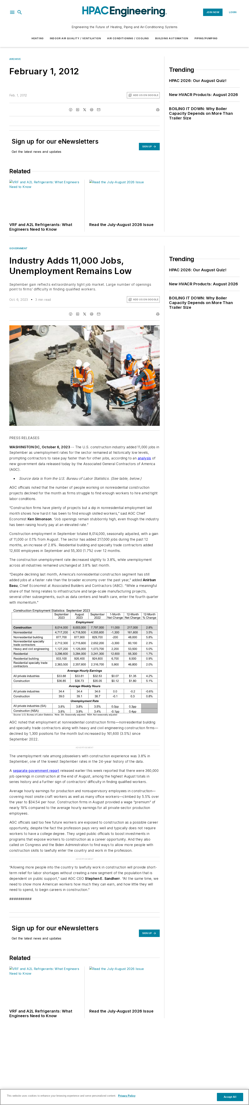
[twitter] (85, 110)
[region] (124, 1097)
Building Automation (171, 38)
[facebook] (71, 110)
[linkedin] (78, 110)
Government (18, 248)
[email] (99, 110)
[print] (158, 110)
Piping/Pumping (206, 38)
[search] (20, 12)
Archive (15, 59)
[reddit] (92, 110)
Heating (38, 38)
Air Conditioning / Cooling (128, 38)
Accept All (230, 1096)
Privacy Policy (126, 1095)
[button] (12, 12)
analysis (144, 458)
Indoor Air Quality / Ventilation (75, 38)
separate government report (36, 771)
